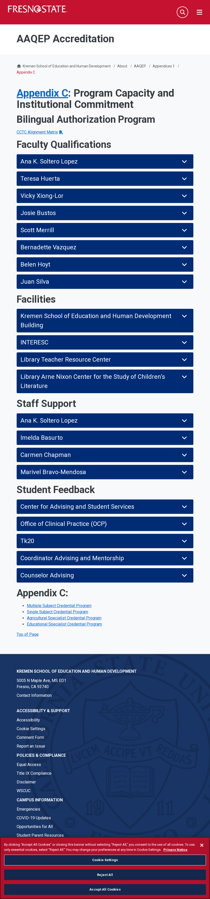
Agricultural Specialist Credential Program (64, 618)
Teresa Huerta (40, 178)
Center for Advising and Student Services (77, 506)
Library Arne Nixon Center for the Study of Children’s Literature (92, 381)
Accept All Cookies (104, 889)
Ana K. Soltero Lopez (49, 161)
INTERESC (34, 342)
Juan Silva (34, 281)
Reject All (105, 875)
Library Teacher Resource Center (65, 359)
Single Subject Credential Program (57, 611)
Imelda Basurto (41, 437)
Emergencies (28, 809)
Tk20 (27, 541)
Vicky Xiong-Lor (42, 195)
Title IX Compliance (34, 773)
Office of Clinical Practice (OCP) (63, 523)
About (122, 66)
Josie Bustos (38, 213)
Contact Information (34, 695)
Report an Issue (31, 746)
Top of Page (28, 634)
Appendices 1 (164, 66)
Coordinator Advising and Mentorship (72, 558)
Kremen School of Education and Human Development (67, 66)
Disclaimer (26, 782)
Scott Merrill (37, 230)
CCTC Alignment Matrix (37, 132)
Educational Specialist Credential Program (64, 624)
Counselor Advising (47, 575)
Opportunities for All (35, 826)
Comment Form (30, 737)
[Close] (201, 845)
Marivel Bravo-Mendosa (54, 472)
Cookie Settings (31, 728)
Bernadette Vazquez (48, 247)
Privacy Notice (175, 850)
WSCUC (23, 790)
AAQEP (140, 66)
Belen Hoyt (35, 264)
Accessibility (28, 720)
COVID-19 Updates (34, 817)
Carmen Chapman (46, 454)
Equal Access (29, 764)
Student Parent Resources (40, 835)
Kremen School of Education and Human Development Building (95, 320)
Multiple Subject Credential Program (59, 605)
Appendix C (42, 93)
